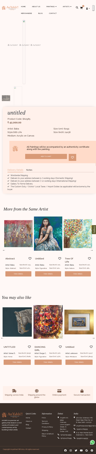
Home (23, 6)
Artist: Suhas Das (10, 353)
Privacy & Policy (47, 427)
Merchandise (26, 13)
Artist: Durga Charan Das (44, 353)
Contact (53, 13)
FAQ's (44, 418)
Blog (40, 13)
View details (18, 274)
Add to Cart (46, 156)
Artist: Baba (9, 265)
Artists (67, 9)
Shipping (45, 430)
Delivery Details (15, 170)
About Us (36, 6)
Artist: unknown (71, 353)
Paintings (51, 9)
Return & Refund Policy (48, 435)
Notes (29, 170)
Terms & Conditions (45, 422)
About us (29, 421)
